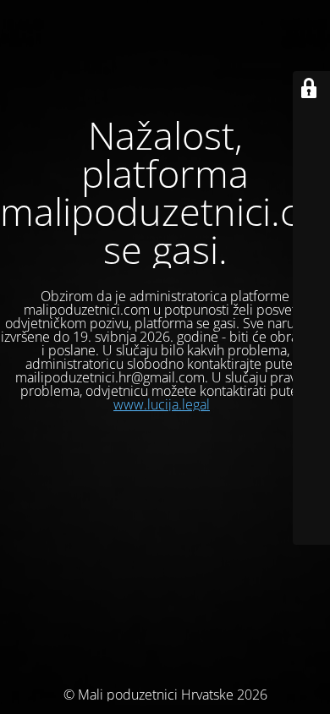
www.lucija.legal (161, 404)
